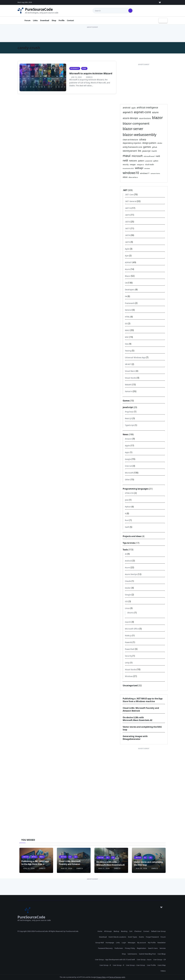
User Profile (151, 965)
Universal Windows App (135, 357)
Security (128, 656)
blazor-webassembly (139, 134)
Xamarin (128, 391)
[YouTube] (154, 2)
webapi (139, 168)
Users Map (162, 965)
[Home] (20, 20)
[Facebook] (166, 2)
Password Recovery (105, 948)
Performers (119, 948)
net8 (125, 160)
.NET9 (127, 242)
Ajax (127, 255)
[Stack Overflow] (137, 2)
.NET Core (129, 194)
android (126, 107)
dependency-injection (132, 143)
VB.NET (128, 364)
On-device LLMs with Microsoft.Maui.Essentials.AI (137, 719)
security (126, 164)
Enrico (89, 77)
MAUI (127, 330)
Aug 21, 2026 (104, 868)
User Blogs (162, 954)
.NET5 (127, 215)
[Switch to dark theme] (163, 20)
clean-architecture (130, 139)
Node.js (128, 635)
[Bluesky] (160, 2)
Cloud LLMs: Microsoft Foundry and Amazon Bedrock (70, 864)
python (155, 161)
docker (159, 143)
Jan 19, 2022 (76, 77)
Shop (54, 20)
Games (126, 400)
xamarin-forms (155, 173)
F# (126, 296)
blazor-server (133, 128)
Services (163, 948)
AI (126, 554)
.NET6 (127, 221)
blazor (157, 117)
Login (124, 942)
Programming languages (135, 488)
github (154, 147)
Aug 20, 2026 (141, 868)
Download (44, 20)
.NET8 (127, 235)
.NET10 (128, 208)
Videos (163, 971)
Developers (130, 289)
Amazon (128, 439)
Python (128, 506)
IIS (126, 323)
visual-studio (149, 164)
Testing (128, 350)
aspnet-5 (128, 112)
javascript (146, 151)
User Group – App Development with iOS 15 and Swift (115, 959)
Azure (127, 269)
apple (133, 108)
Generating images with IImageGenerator (135, 737)
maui (127, 155)
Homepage (110, 942)
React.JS (128, 418)
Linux (127, 608)
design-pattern (149, 143)
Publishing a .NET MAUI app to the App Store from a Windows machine (142, 700)
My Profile (152, 942)
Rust (127, 520)
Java (126, 500)
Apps (127, 452)
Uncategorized (130, 685)
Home (100, 931)
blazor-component (136, 123)
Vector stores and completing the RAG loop (148, 863)
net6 (158, 156)
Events (141, 937)
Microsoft (75, 68)
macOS (154, 151)
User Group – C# (159, 959)
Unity (127, 662)
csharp (142, 139)
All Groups (108, 931)
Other (127, 479)
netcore (133, 160)
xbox (125, 177)
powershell (148, 161)
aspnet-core (142, 112)
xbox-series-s (133, 177)
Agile (127, 249)
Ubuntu (130, 612)
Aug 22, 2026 (29, 868)
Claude (128, 581)
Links (35, 20)
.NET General (130, 201)
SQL (126, 344)
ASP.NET (128, 262)
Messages (131, 942)
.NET (125, 190)
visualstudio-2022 (128, 168)
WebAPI (128, 384)
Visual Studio (130, 378)
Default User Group (158, 931)
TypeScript (129, 425)
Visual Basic (130, 371)
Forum (27, 20)
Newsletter (161, 942)
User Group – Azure (144, 959)
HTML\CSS (129, 493)
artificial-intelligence (147, 107)
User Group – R (105, 965)
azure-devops (130, 118)
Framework (130, 303)
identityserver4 (130, 150)
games (147, 146)
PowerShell (130, 649)
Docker (128, 588)
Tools (125, 549)
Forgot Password (152, 937)
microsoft (137, 156)
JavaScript (128, 407)
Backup (116, 931)
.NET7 (127, 228)
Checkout (137, 931)
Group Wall (99, 942)
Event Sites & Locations (117, 937)
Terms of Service (115, 977)
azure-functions (145, 118)
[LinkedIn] (148, 2)
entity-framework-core (132, 147)
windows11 (145, 173)
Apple (127, 445)
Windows (129, 676)
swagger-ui (140, 164)
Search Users (153, 948)
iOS (126, 601)
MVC (127, 337)
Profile (61, 20)
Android (128, 561)
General (128, 310)
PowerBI (128, 642)
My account (141, 942)
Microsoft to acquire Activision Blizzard (90, 73)
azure (155, 112)
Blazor (127, 276)
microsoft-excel (149, 156)
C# (126, 283)
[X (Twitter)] (142, 2)
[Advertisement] (92, 34)
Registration (141, 948)
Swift (127, 527)
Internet (128, 466)
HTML (127, 317)
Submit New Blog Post (147, 954)
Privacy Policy (130, 948)
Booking (124, 931)
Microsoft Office (132, 629)
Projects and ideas (132, 536)
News (84, 68)
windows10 (131, 173)
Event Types (132, 937)
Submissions (132, 954)
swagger (133, 164)
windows (147, 168)
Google (128, 459)
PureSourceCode (39, 9)
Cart (130, 931)
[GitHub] (131, 2)
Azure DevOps (131, 574)
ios (139, 150)
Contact (70, 20)
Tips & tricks (129, 543)
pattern (141, 160)
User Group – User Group (135, 965)
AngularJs (129, 411)
